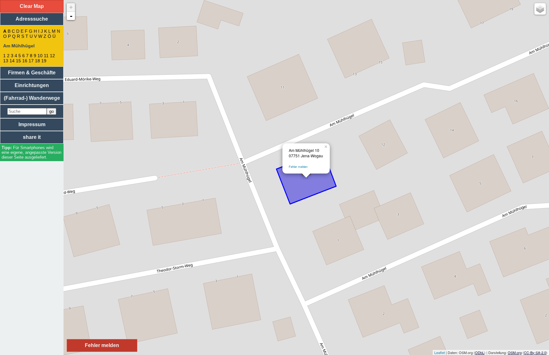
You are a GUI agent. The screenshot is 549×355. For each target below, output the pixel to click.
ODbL (479, 352)
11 (46, 55)
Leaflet (439, 352)
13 (5, 60)
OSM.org (515, 352)
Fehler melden (298, 167)
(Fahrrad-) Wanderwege (32, 98)
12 (52, 55)
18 (37, 60)
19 (43, 60)
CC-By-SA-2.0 (535, 352)
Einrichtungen (32, 85)
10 (40, 55)
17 (31, 60)
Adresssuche (32, 19)
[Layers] (540, 9)
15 (18, 60)
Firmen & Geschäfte (32, 72)
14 (12, 60)
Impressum (31, 124)
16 (24, 60)
